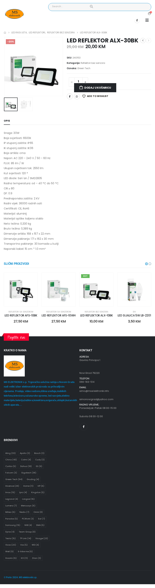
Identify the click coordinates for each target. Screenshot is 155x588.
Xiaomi (11, 558)
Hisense (12, 485)
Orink (38, 512)
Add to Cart (23, 302)
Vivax (10, 544)
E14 (134, 311)
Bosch (39, 453)
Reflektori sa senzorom (21, 311)
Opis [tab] (7, 121)
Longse (28, 499)
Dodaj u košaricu (97, 88)
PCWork (28, 518)
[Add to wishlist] (32, 278)
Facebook (70, 96)
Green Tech (83, 68)
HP (41, 485)
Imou (10, 492)
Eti (39, 466)
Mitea (10, 512)
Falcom (11, 472)
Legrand (11, 499)
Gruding (33, 479)
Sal (41, 518)
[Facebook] (137, 20)
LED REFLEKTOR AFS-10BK (21, 315)
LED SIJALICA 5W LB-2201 (134, 315)
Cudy (40, 459)
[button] (147, 20)
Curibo (10, 466)
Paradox (11, 518)
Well (9, 551)
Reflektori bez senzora (93, 63)
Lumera (11, 505)
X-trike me (25, 551)
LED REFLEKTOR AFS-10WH (59, 315)
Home (28, 485)
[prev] (143, 40)
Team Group (27, 531)
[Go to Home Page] (5, 32)
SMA (40, 525)
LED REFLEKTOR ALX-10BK (96, 315)
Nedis (24, 512)
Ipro (23, 492)
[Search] (91, 6)
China (11, 459)
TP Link (25, 538)
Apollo (25, 453)
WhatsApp (77, 96)
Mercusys (28, 505)
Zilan (36, 558)
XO (24, 558)
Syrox (10, 531)
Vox (24, 544)
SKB (28, 525)
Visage (41, 538)
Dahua (26, 466)
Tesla (10, 538)
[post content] (21, 289)
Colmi (26, 459)
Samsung (12, 525)
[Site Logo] (14, 14)
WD (35, 544)
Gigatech (28, 472)
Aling (10, 453)
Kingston (37, 492)
